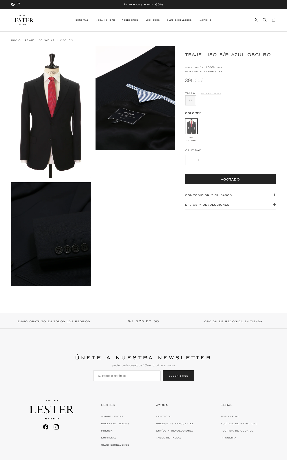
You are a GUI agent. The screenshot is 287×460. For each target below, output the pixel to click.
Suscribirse (178, 375)
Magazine (204, 20)
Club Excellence (179, 20)
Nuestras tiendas (115, 423)
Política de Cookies (237, 430)
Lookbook (153, 20)
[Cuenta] (255, 20)
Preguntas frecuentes (175, 423)
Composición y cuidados (208, 195)
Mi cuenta (228, 437)
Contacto (163, 416)
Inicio (16, 40)
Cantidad (193, 150)
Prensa (107, 430)
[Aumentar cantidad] (207, 160)
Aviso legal (230, 416)
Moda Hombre (105, 20)
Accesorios (130, 20)
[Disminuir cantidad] (189, 160)
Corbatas (82, 20)
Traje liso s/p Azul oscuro (49, 40)
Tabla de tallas (169, 437)
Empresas (109, 437)
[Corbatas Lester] (22, 20)
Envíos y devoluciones (207, 205)
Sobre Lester (112, 416)
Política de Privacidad (239, 423)
